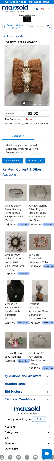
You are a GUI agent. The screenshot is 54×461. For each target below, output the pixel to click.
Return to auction (16, 36)
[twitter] (18, 457)
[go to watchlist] (43, 9)
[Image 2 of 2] (30, 103)
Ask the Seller (35, 160)
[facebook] (10, 457)
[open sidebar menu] (49, 9)
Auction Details (13, 160)
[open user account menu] (37, 9)
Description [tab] (18, 136)
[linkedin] (27, 457)
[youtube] (35, 457)
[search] (48, 27)
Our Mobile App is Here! (27, 1)
